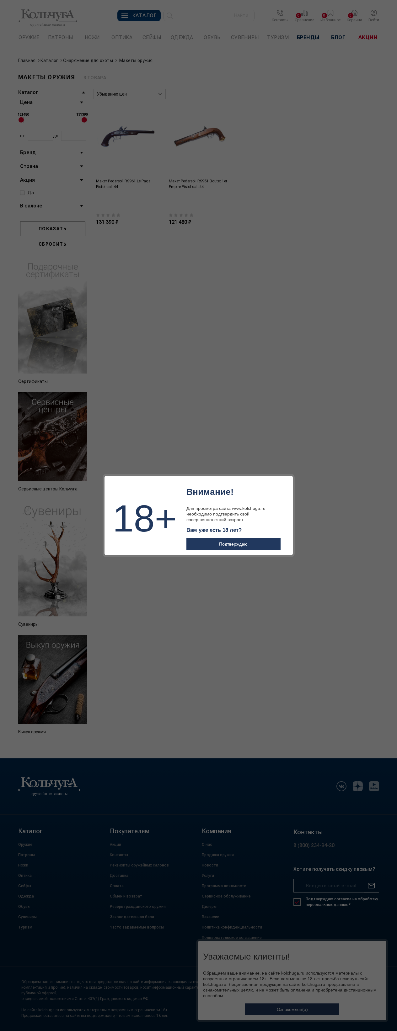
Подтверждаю (233, 544)
